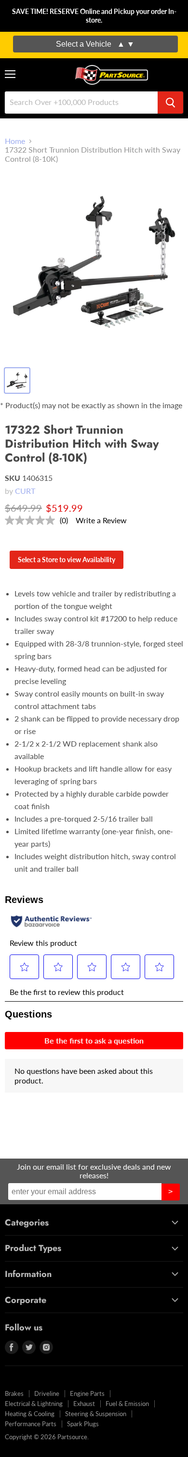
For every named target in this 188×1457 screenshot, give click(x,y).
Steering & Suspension (95, 1414)
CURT (25, 490)
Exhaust (84, 1403)
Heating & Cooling (29, 1414)
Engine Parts (87, 1393)
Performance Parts (30, 1424)
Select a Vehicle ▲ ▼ (95, 44)
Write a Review (101, 520)
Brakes (14, 1393)
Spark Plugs (83, 1424)
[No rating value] (32, 520)
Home (15, 141)
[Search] (170, 102)
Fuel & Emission (127, 1403)
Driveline (46, 1393)
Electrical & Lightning (34, 1403)
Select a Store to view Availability (66, 559)
